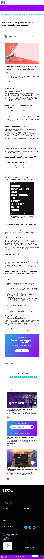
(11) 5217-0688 (6, 538)
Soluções (5, 516)
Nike (37, 179)
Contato (5, 518)
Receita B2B (24, 14)
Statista (17, 97)
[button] (42, 3)
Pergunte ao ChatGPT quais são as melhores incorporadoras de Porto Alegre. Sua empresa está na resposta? (22, 469)
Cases (4, 515)
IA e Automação (31, 14)
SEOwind (19, 129)
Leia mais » (26, 538)
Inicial (4, 511)
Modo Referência (17, 14)
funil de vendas (10, 120)
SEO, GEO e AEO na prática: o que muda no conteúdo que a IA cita (19, 409)
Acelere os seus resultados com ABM (31, 518)
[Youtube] (34, 527)
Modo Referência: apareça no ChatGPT (32, 513)
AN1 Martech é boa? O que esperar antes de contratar (20, 438)
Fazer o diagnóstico (22, 350)
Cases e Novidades (39, 14)
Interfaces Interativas (28, 520)
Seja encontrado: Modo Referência (31, 516)
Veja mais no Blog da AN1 (29, 547)
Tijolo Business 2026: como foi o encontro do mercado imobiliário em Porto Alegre (27, 542)
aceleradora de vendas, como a (21, 324)
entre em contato (19, 330)
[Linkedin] (29, 527)
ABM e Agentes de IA (9, 14)
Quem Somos (6, 513)
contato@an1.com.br (7, 539)
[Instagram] (25, 527)
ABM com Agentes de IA (29, 515)
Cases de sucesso (28, 511)
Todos (2, 14)
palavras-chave (27, 231)
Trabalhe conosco (6, 520)
